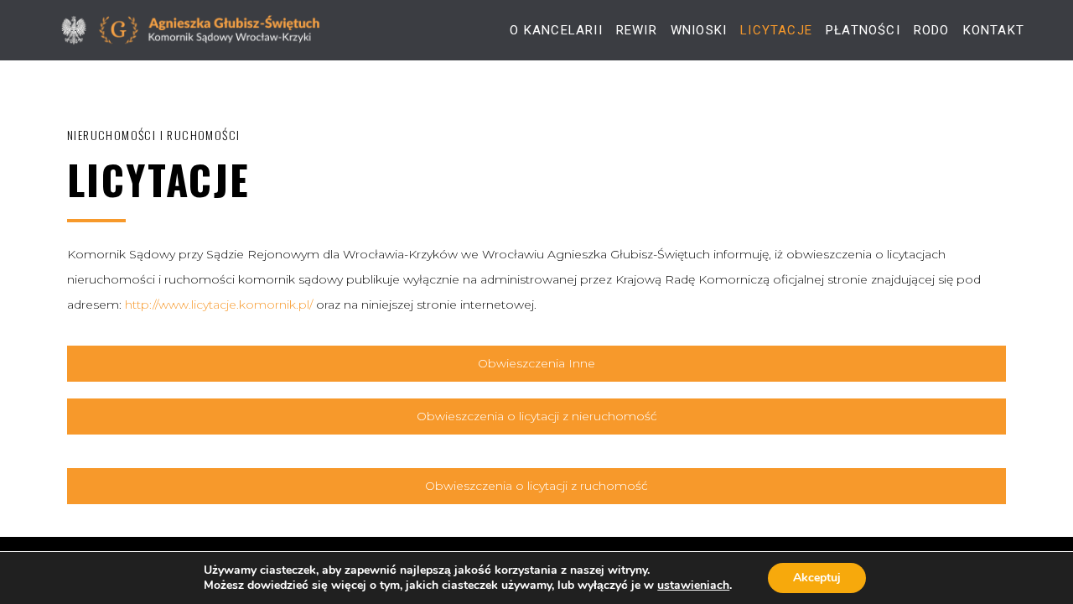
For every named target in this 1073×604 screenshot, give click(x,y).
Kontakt (993, 30)
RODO (932, 30)
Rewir (636, 30)
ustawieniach (693, 585)
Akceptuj (817, 578)
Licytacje (776, 30)
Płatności (863, 30)
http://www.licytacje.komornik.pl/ (219, 304)
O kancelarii (556, 30)
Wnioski (699, 30)
